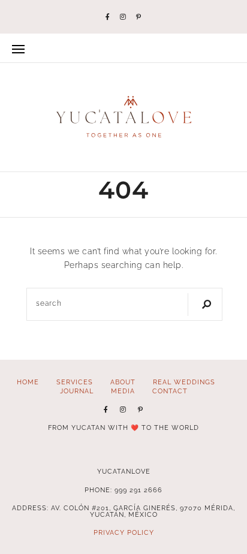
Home (28, 382)
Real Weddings (184, 382)
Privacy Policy (124, 532)
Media (123, 391)
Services (74, 382)
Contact (170, 391)
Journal (77, 391)
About (122, 382)
